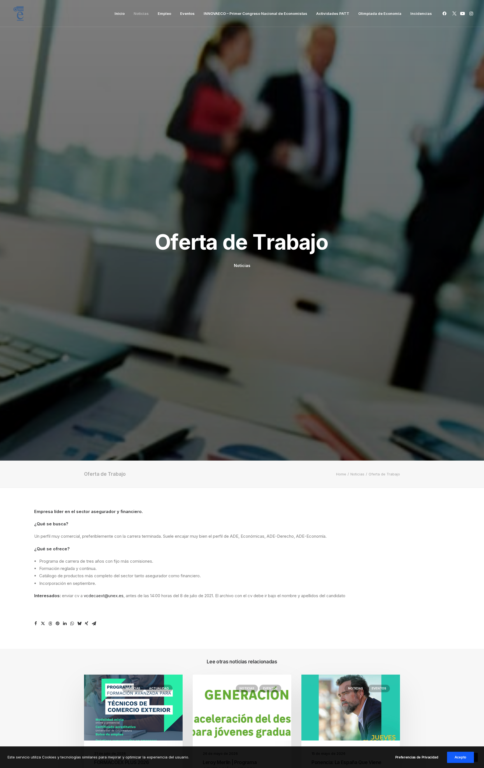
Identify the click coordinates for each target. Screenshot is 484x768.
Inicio (120, 13)
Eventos (187, 13)
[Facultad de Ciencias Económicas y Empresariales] (18, 13)
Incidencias (421, 13)
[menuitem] (120, 13)
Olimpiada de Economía (379, 13)
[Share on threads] (50, 623)
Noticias (141, 13)
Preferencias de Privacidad (416, 757)
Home (341, 474)
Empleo (164, 13)
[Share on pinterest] (57, 623)
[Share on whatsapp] (72, 623)
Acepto (460, 757)
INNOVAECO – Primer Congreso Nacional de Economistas (255, 13)
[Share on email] (93, 623)
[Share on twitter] (42, 623)
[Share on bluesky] (79, 623)
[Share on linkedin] (64, 623)
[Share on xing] (86, 623)
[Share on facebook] (35, 623)
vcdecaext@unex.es (104, 595)
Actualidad (159, 688)
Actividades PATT (332, 13)
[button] (445, 13)
